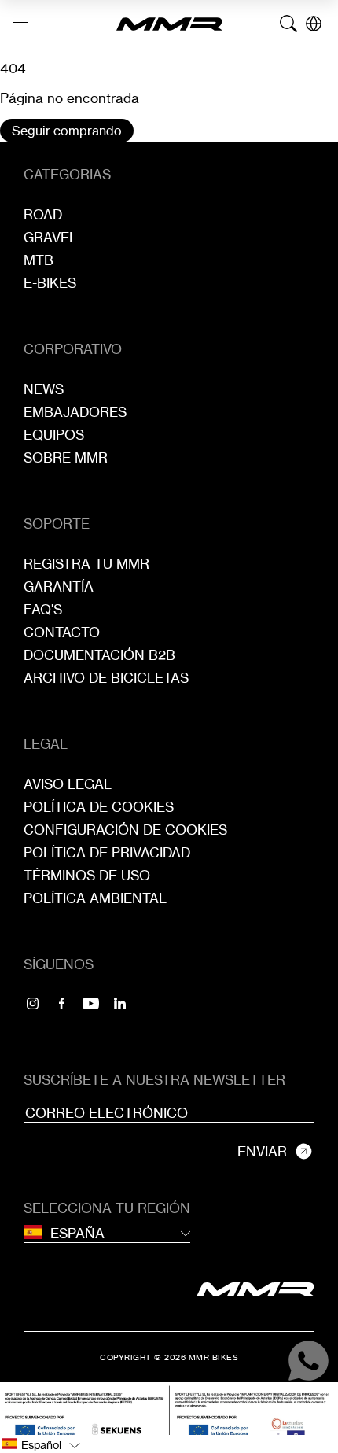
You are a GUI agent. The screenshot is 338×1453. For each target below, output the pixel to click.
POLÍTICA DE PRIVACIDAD (107, 852)
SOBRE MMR (66, 457)
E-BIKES (50, 283)
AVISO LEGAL (68, 784)
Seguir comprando (67, 130)
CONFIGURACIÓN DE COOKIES (125, 829)
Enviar (262, 1151)
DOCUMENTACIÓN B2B (99, 655)
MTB (38, 260)
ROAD (43, 214)
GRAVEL (50, 237)
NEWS (44, 389)
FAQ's (43, 609)
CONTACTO (62, 632)
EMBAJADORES (75, 412)
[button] (169, 1444)
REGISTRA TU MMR (86, 563)
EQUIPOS (54, 434)
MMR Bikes (214, 1357)
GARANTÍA (59, 586)
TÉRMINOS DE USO (87, 875)
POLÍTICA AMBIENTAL (95, 898)
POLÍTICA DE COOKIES (99, 806)
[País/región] (313, 23)
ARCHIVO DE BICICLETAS (106, 677)
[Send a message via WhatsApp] (308, 1360)
